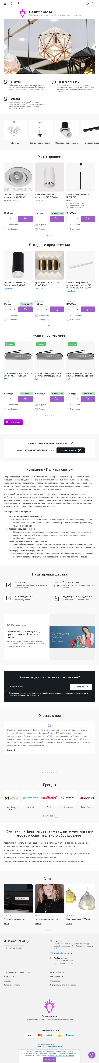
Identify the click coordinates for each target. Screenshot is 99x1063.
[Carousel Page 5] (53, 415)
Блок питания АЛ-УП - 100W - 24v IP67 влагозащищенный (18, 374)
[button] (89, 70)
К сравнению (13, 225)
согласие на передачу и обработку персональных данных (46, 693)
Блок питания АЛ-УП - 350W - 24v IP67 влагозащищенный (49, 374)
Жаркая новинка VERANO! (78, 919)
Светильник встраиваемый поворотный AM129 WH (17, 195)
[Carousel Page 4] (51, 415)
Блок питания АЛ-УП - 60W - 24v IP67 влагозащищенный (79, 374)
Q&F (5, 379)
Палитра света (49, 1016)
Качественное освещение (47, 919)
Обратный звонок (14, 948)
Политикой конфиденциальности (61, 1056)
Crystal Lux (39, 200)
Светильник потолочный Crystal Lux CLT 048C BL (15, 283)
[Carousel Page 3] (51, 235)
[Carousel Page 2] (49, 235)
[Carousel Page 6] (53, 772)
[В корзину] (25, 219)
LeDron (69, 200)
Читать (6, 923)
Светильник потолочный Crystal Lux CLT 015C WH (47, 195)
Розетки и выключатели (15, 919)
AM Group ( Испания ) (12, 200)
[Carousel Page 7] (56, 772)
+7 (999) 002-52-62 (36, 450)
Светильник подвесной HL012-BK (77, 195)
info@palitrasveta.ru (63, 953)
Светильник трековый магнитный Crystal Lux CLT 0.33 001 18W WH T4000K (78, 285)
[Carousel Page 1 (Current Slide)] (47, 235)
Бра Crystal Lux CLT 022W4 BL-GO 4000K (48, 283)
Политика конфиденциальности (49, 1047)
